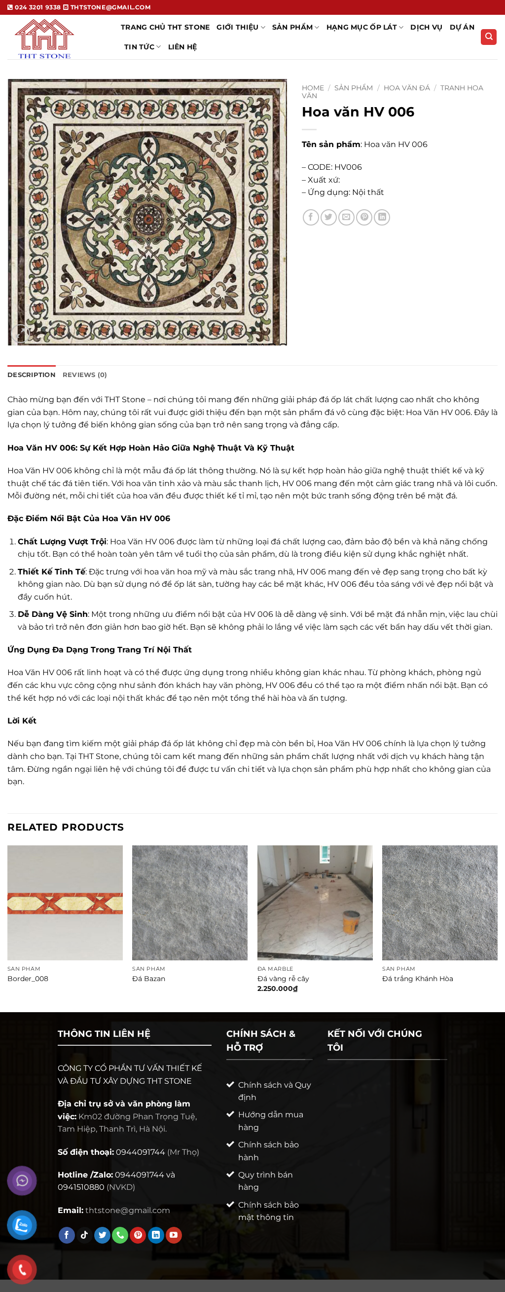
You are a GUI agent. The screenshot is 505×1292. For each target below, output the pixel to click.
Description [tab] (31, 375)
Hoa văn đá (407, 88)
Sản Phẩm (292, 27)
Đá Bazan (148, 978)
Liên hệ (182, 46)
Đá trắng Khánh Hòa (417, 978)
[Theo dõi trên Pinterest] (138, 1235)
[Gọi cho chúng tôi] (120, 1235)
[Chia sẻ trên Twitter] (329, 217)
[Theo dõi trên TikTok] (84, 1235)
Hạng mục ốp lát (361, 27)
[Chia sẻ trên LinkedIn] (382, 217)
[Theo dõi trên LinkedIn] (156, 1235)
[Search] (489, 37)
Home (313, 88)
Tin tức (139, 46)
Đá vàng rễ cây (283, 978)
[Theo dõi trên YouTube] (174, 1235)
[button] (20, 333)
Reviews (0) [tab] (85, 375)
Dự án (462, 27)
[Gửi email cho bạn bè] (346, 217)
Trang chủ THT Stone (165, 27)
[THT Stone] (56, 37)
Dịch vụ (426, 27)
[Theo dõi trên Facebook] (67, 1235)
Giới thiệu (237, 27)
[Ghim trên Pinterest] (364, 217)
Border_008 (27, 978)
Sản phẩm (353, 88)
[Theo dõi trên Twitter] (102, 1235)
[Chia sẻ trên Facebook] (311, 217)
